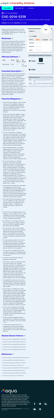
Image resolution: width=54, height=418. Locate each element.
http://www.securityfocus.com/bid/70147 (13, 365)
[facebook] (35, 404)
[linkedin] (46, 404)
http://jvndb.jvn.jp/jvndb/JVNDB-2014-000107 (14, 362)
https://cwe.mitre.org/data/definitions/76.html (14, 344)
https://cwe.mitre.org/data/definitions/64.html (14, 341)
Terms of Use (4, 410)
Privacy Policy (26, 408)
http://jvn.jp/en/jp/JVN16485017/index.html (14, 360)
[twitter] (40, 404)
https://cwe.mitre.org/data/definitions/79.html (14, 349)
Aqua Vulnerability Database (17, 3)
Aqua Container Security (9, 392)
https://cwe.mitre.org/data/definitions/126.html (14, 339)
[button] (51, 3)
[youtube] (35, 409)
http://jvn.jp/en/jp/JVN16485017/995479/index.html (16, 357)
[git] (40, 409)
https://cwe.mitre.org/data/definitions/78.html (14, 347)
